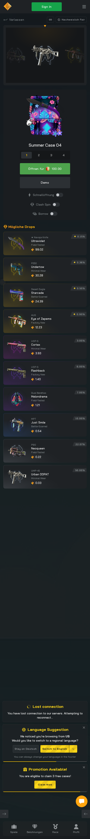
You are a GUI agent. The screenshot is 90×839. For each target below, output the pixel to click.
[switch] (59, 195)
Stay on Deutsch (26, 748)
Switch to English (54, 748)
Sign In (47, 7)
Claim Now (45, 784)
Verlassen (16, 20)
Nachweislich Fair (73, 19)
